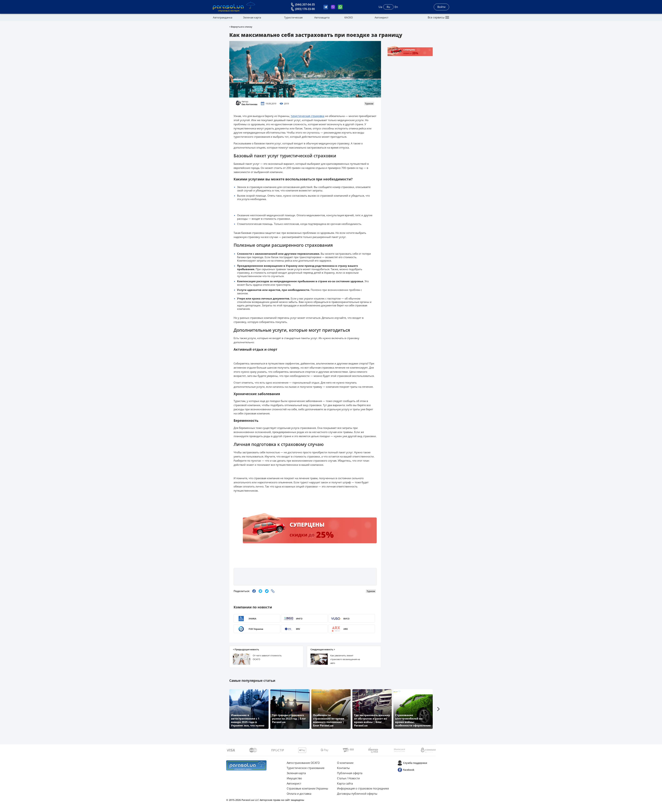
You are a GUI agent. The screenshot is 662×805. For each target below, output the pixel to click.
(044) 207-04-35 (305, 4)
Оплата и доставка (299, 794)
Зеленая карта (252, 17)
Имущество (294, 778)
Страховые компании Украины (307, 788)
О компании (345, 763)
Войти (441, 7)
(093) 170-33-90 (305, 9)
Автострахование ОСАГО (303, 763)
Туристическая (293, 17)
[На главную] (246, 765)
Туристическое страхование (305, 768)
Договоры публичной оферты (357, 794)
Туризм (369, 103)
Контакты (343, 768)
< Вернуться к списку (240, 26)
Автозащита (321, 17)
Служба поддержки (415, 763)
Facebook (408, 769)
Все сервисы (436, 17)
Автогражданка (222, 17)
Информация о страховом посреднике (363, 788)
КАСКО (348, 17)
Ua (380, 7)
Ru (388, 7)
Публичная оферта (349, 773)
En (396, 7)
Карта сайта (345, 783)
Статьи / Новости (348, 778)
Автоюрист (381, 17)
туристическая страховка (307, 116)
